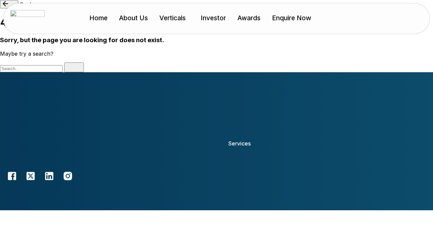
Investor (213, 18)
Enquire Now (291, 18)
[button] (174, 18)
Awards (248, 18)
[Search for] (32, 68)
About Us (133, 18)
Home (98, 18)
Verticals (172, 18)
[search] (74, 67)
